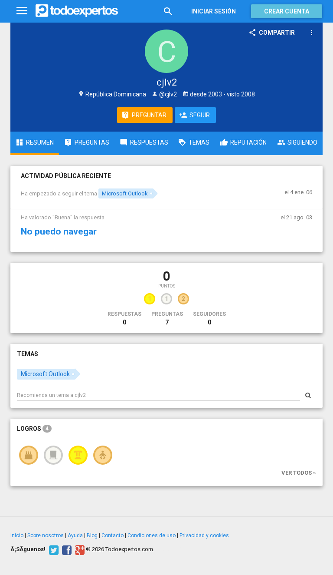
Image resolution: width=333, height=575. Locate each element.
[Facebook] (66, 549)
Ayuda (75, 535)
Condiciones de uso (151, 535)
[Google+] (79, 549)
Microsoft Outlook (125, 193)
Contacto (112, 535)
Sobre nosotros (45, 535)
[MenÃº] (21, 11)
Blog (92, 535)
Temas (27, 353)
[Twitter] (53, 549)
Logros (33, 428)
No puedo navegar (59, 231)
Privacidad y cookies (204, 535)
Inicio (16, 535)
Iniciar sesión (213, 11)
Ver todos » (298, 472)
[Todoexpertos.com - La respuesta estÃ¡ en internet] (76, 11)
